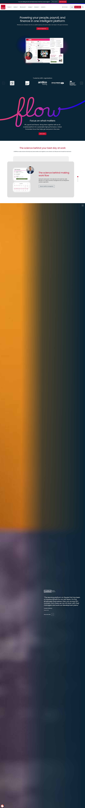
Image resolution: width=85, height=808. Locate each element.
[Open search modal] (83, 7)
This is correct (55, 1)
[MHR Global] (3, 7)
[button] (66, 7)
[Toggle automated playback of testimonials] (83, 205)
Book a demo (77, 7)
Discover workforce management (46, 186)
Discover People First (42, 28)
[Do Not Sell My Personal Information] (2, 806)
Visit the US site (63, 1)
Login (72, 7)
